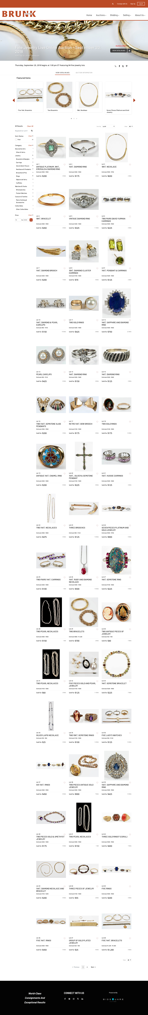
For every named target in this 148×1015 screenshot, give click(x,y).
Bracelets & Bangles (22, 159)
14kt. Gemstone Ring (111, 579)
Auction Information (84, 72)
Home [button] (89, 15)
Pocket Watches (21, 193)
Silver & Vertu (20, 152)
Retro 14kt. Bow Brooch (80, 424)
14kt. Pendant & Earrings (114, 270)
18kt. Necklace (82, 110)
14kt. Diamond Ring (78, 166)
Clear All (30, 126)
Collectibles (19, 206)
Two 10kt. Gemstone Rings (81, 735)
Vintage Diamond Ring (79, 218)
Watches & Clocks (21, 186)
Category (18, 145)
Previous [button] (14, 100)
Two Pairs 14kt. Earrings (48, 579)
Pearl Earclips (44, 374)
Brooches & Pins (21, 173)
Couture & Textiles (21, 196)
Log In (141, 4)
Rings (18, 176)
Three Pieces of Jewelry (81, 888)
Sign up (132, 4)
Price (17, 215)
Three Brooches (77, 527)
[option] (30, 97)
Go (31, 220)
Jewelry (17, 156)
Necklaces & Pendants (23, 169)
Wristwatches (20, 190)
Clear (30, 136)
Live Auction (23, 43)
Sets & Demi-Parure (22, 166)
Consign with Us (122, 4)
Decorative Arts (20, 149)
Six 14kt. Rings (43, 784)
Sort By (99, 126)
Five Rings (107, 888)
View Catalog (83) (118, 50)
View (125, 126)
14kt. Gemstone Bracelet (114, 683)
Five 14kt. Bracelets (25, 110)
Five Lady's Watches (112, 735)
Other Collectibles (22, 209)
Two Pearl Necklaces (47, 631)
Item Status (19, 136)
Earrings (19, 162)
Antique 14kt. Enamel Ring (49, 475)
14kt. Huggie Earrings (112, 475)
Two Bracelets (53, 110)
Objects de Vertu (21, 179)
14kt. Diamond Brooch (46, 270)
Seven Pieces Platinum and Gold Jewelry (118, 111)
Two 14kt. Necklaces (46, 527)
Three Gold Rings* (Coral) (114, 836)
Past (25, 139)
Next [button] (134, 100)
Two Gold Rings (76, 322)
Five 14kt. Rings (43, 940)
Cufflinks (19, 183)
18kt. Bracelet (43, 218)
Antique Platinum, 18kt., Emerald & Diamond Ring (48, 167)
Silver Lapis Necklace (47, 735)
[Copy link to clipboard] (115, 66)
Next (92, 967)
